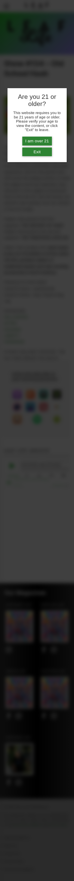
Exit (37, 151)
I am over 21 (37, 141)
